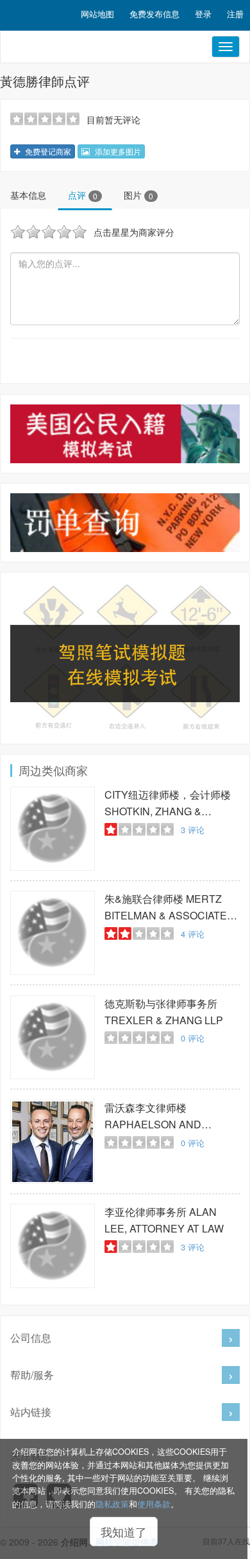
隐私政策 (112, 1504)
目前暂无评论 (113, 119)
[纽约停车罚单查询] (125, 522)
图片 (138, 194)
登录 (203, 14)
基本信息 (28, 194)
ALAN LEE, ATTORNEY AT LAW (164, 1220)
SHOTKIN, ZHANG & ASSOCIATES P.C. (167, 803)
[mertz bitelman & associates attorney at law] (52, 933)
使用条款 (154, 1504)
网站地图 (97, 14)
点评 (82, 194)
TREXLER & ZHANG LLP (163, 1011)
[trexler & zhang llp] (52, 1037)
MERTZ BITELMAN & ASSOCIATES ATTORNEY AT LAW (169, 907)
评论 (192, 830)
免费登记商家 (47, 151)
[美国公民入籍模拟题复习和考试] (125, 433)
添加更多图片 (117, 151)
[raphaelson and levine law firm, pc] (52, 1142)
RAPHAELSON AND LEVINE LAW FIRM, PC (158, 1116)
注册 (235, 14)
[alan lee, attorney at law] (52, 1246)
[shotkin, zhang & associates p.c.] (52, 829)
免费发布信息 (154, 14)
